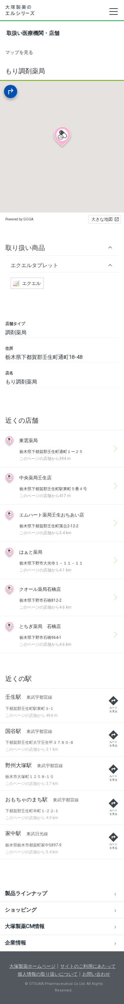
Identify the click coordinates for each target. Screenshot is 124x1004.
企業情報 (15, 943)
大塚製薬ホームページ (32, 966)
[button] (62, 247)
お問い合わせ (96, 974)
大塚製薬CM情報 (25, 926)
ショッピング (21, 910)
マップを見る (19, 52)
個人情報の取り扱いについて (48, 974)
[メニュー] (113, 11)
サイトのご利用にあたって (88, 966)
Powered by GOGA (19, 219)
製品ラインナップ (26, 893)
